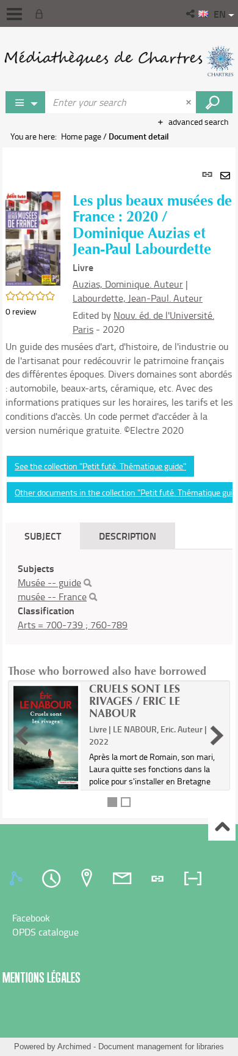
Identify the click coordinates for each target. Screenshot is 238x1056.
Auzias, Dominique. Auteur (128, 284)
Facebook (31, 917)
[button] (191, 13)
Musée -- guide (49, 582)
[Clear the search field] (190, 102)
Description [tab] (127, 536)
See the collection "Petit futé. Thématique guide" (100, 466)
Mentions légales (41, 977)
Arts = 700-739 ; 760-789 (73, 624)
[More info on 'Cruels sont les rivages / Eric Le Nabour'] (47, 737)
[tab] (17, 878)
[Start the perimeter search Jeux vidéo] (214, 102)
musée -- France (52, 596)
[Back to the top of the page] (222, 827)
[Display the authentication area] (41, 13)
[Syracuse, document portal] (119, 61)
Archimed (74, 1046)
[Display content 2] (126, 802)
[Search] (88, 583)
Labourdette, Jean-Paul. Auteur (138, 298)
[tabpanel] (119, 482)
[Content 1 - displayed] (112, 802)
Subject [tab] (42, 536)
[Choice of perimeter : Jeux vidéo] (25, 102)
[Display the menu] (14, 14)
